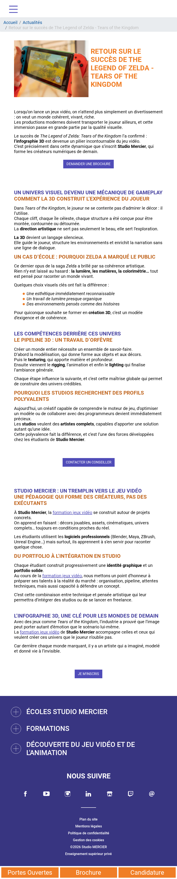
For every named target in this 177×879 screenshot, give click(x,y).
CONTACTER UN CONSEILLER (88, 462)
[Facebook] (25, 794)
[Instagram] (67, 794)
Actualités (32, 22)
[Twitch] (130, 794)
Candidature (147, 872)
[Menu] (12, 10)
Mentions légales (88, 826)
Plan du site (88, 819)
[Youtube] (46, 794)
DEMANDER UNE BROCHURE (88, 164)
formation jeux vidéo (72, 512)
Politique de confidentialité (88, 833)
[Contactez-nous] (151, 794)
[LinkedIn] (88, 794)
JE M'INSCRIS (88, 674)
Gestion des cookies (88, 840)
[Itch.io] (109, 794)
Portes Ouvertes (30, 872)
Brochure (88, 872)
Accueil (10, 22)
